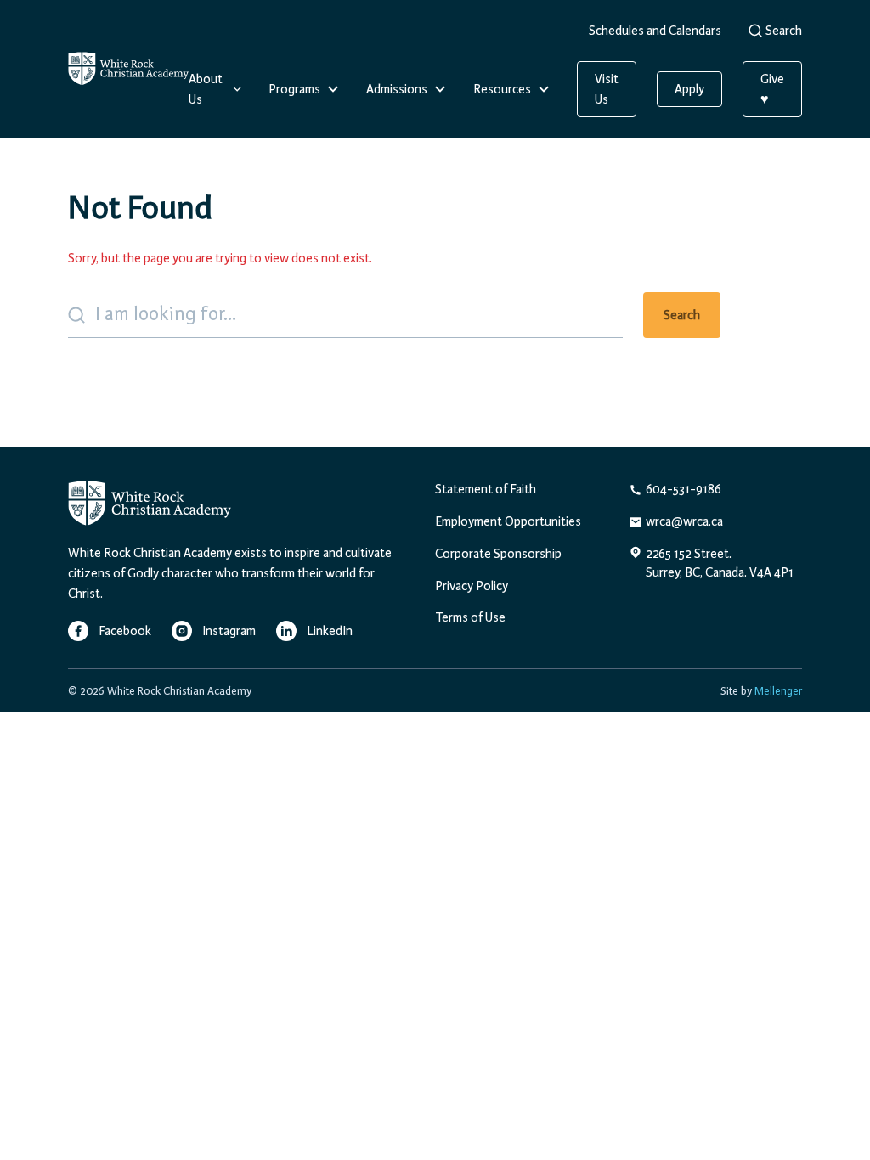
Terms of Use (470, 617)
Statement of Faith (485, 489)
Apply (689, 89)
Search (783, 30)
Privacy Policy (471, 586)
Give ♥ (772, 89)
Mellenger (778, 690)
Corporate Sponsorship (498, 553)
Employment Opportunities (508, 521)
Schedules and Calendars (655, 30)
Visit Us (607, 89)
